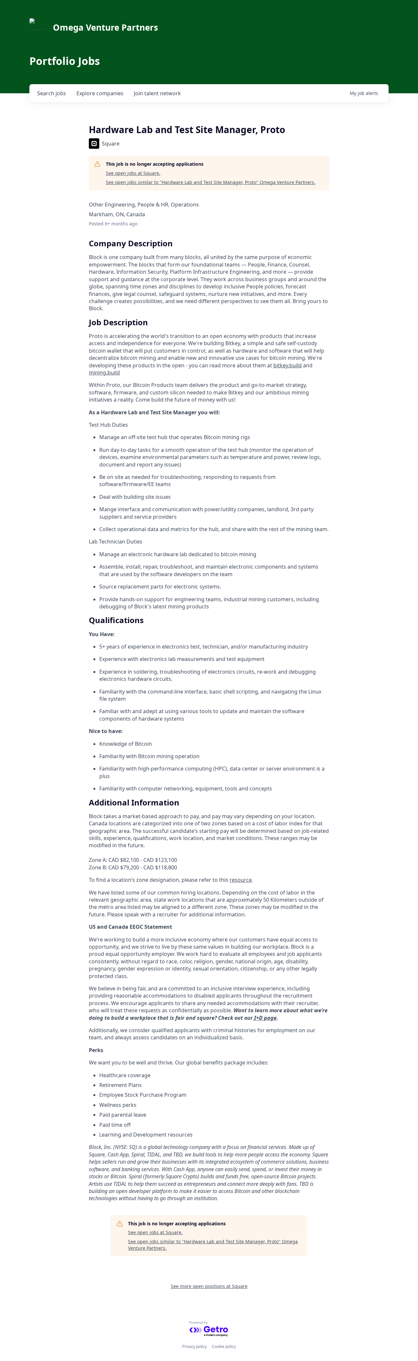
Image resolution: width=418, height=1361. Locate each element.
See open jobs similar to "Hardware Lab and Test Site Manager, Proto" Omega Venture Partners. (210, 182)
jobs (51, 93)
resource (241, 879)
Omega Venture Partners (105, 27)
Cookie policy (224, 1346)
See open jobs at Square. (133, 173)
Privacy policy (194, 1346)
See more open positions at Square (209, 1286)
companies (99, 93)
